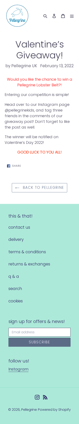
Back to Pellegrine (42, 187)
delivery (16, 239)
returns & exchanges (29, 264)
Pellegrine (29, 409)
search (15, 288)
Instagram (18, 369)
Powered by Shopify (54, 409)
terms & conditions (27, 252)
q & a (13, 276)
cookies (15, 301)
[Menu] (71, 16)
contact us (19, 227)
